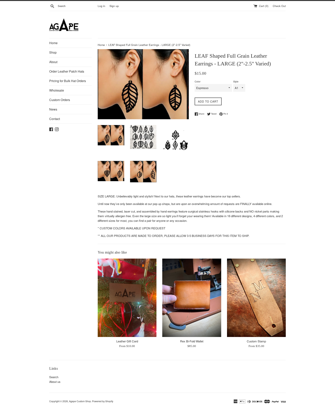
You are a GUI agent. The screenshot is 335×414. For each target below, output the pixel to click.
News (53, 109)
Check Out (279, 6)
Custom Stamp (256, 341)
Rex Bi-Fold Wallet (191, 341)
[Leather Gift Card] (127, 298)
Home (53, 43)
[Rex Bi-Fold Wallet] (191, 298)
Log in (101, 6)
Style (235, 81)
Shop (53, 52)
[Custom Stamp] (256, 298)
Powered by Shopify (102, 401)
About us (54, 382)
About (53, 62)
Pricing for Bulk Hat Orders (67, 81)
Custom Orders (59, 100)
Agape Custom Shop (80, 401)
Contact (54, 119)
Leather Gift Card (127, 341)
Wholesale (56, 90)
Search (53, 377)
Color (197, 81)
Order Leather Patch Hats (66, 71)
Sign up (114, 6)
